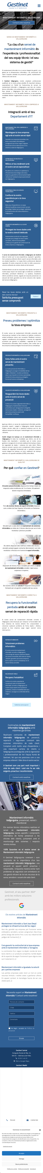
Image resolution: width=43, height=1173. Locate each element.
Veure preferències (21, 1164)
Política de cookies (12, 1169)
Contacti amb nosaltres (21, 22)
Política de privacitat (23, 1169)
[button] (40, 1130)
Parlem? (35, 296)
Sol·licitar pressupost (21, 705)
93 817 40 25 (22, 1058)
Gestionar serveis (7, 1146)
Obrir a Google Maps (22, 1061)
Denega (21, 1159)
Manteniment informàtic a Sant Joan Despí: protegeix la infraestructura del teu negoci (19, 924)
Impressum (33, 1169)
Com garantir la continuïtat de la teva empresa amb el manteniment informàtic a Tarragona (21, 946)
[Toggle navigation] (39, 5)
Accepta (21, 1153)
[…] (19, 937)
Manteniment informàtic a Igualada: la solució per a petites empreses (20, 968)
